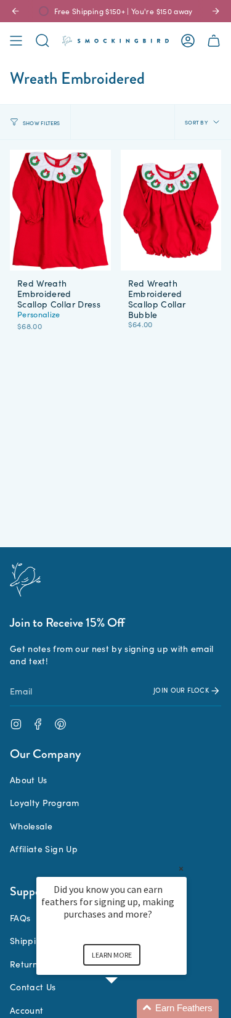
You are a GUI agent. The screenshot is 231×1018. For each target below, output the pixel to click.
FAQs (20, 917)
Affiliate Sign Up (44, 848)
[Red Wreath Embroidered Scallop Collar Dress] (60, 210)
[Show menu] (16, 40)
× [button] (181, 868)
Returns (25, 964)
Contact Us (33, 986)
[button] (126, 1008)
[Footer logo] (25, 580)
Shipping (28, 940)
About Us (28, 779)
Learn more (112, 954)
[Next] (215, 11)
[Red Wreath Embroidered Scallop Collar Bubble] (171, 210)
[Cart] (214, 40)
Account (26, 1010)
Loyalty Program (44, 802)
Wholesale (31, 826)
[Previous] (15, 11)
